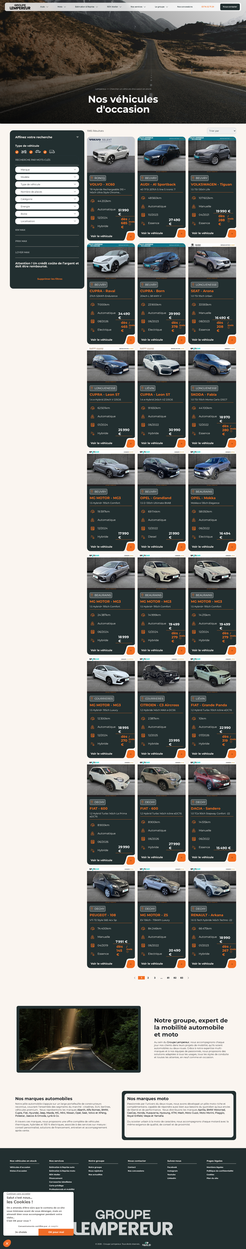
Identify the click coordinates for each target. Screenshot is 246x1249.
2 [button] (148, 977)
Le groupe (160, 7)
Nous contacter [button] (137, 1161)
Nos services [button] (56, 1161)
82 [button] (175, 977)
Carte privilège (56, 1185)
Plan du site (212, 1178)
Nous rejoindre (96, 1171)
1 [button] (141, 977)
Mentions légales (215, 1167)
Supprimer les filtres (49, 278)
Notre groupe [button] (96, 1161)
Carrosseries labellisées (60, 1182)
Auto (42, 7)
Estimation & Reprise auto (61, 1167)
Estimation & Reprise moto (62, 1171)
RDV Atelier (112, 7)
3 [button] (154, 977)
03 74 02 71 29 (207, 7)
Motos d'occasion (18, 1171)
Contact (132, 1167)
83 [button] (181, 977)
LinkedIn (171, 1178)
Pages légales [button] (214, 1161)
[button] (134, 977)
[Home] (20, 7)
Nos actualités (95, 1174)
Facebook (172, 1167)
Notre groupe (95, 1167)
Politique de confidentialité (220, 1171)
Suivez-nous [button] (174, 1161)
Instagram (172, 1171)
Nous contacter (230, 7)
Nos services (136, 7)
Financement (55, 1178)
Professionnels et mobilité (61, 1189)
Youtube (171, 1174)
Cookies (210, 1174)
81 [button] (168, 977)
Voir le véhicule (101, 236)
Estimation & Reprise (84, 7)
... (161, 977)
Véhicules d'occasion (20, 1167)
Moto (60, 7)
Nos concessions (184, 7)
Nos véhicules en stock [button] (23, 1161)
